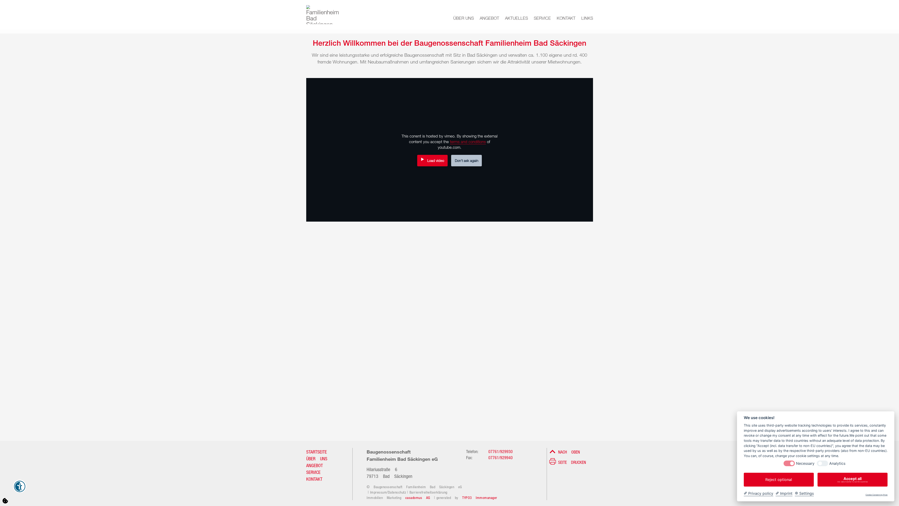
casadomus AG (417, 497)
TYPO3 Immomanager (479, 497)
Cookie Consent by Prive (877, 495)
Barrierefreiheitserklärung (428, 492)
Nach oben (569, 451)
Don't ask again (466, 160)
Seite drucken (572, 461)
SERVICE (313, 471)
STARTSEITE (316, 451)
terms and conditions (468, 141)
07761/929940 (500, 457)
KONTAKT (314, 478)
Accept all (852, 479)
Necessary (805, 463)
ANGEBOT (314, 465)
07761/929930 (500, 451)
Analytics (837, 463)
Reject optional (778, 479)
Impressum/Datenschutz (388, 492)
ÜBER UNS (316, 458)
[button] (460, 16)
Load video (435, 160)
